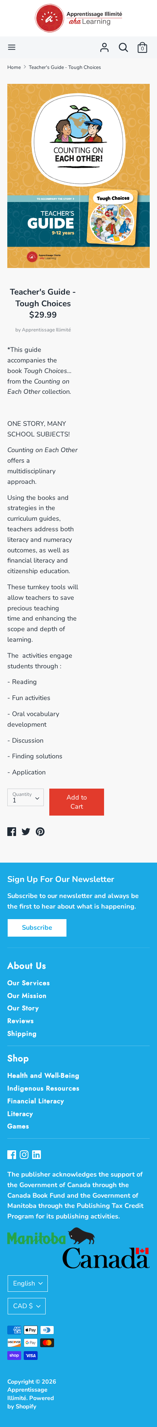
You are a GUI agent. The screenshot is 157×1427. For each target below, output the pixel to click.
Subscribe (37, 927)
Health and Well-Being (43, 1075)
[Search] (123, 45)
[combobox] (25, 797)
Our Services (28, 983)
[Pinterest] (37, 1156)
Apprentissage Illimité (46, 329)
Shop (18, 1058)
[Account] (104, 45)
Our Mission (27, 995)
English (24, 1283)
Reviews (20, 1021)
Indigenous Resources (43, 1088)
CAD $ (23, 1306)
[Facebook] (12, 1156)
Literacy (20, 1114)
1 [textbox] (14, 800)
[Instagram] (25, 1156)
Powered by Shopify (30, 1402)
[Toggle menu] (11, 47)
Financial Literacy (35, 1101)
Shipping (22, 1033)
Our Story (23, 1008)
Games (18, 1126)
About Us (26, 965)
